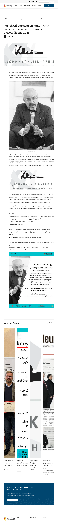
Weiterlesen (10, 36)
